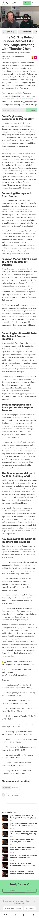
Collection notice (19, 903)
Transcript (27, 32)
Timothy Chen (19, 56)
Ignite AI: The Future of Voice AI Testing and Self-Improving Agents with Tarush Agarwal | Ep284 (23, 817)
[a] (5, 818)
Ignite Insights (6, 56)
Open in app (10, 32)
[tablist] (11, 788)
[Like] (5, 915)
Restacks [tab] (15, 788)
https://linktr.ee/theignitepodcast (14, 675)
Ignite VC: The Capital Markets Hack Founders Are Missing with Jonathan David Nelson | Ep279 (23, 856)
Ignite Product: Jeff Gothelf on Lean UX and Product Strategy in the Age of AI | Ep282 (23, 833)
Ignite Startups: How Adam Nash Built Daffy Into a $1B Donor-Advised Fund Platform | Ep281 (22, 841)
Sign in (34, 3)
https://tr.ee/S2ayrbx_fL (25, 664)
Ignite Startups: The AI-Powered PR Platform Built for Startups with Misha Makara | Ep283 (23, 825)
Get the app (30, 908)
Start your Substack (14, 908)
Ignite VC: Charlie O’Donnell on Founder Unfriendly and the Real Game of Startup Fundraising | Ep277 (22, 872)
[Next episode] (7, 25)
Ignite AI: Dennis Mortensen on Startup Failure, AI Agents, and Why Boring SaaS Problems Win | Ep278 (23, 864)
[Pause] (2, 25)
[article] (19, 818)
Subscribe (27, 3)
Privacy (27, 901)
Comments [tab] (6, 788)
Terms (33, 901)
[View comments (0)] (15, 915)
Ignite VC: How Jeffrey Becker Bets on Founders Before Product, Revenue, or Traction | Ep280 (23, 849)
